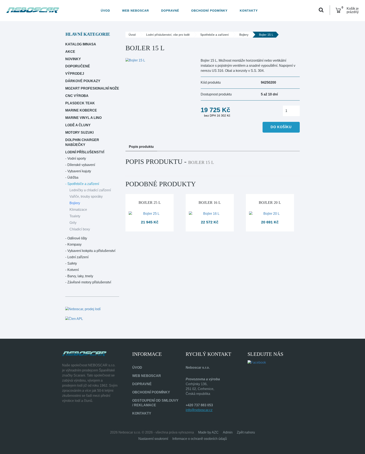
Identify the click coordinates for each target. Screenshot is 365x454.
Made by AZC (208, 432)
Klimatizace (78, 209)
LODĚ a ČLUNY (78, 125)
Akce (70, 51)
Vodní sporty (76, 158)
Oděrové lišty (77, 238)
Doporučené (77, 66)
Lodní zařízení (78, 257)
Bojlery (74, 203)
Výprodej (74, 73)
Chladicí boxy (79, 229)
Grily (72, 222)
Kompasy (74, 244)
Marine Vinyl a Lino (83, 118)
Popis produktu (141, 146)
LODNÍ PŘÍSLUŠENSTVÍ (84, 152)
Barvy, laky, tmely (80, 276)
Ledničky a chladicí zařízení (90, 190)
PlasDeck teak (80, 103)
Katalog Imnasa (80, 44)
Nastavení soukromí (153, 438)
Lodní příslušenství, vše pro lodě (168, 34)
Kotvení (73, 270)
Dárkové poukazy (82, 81)
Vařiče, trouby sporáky (86, 196)
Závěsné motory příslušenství (89, 282)
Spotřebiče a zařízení (83, 184)
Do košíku (281, 127)
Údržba (72, 177)
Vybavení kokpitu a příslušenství (91, 251)
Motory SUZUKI (79, 132)
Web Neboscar (135, 10)
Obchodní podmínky (209, 10)
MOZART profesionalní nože (92, 88)
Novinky (73, 59)
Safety (72, 263)
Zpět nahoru (246, 432)
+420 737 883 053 (199, 405)
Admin (228, 432)
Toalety (74, 216)
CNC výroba (77, 96)
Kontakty (249, 10)
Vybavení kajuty (79, 171)
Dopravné (170, 10)
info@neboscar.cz (199, 410)
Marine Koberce (81, 110)
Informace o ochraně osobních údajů (199, 438)
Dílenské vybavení (81, 165)
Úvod (105, 10)
